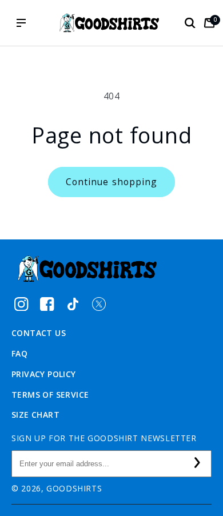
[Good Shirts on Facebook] (47, 304)
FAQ (19, 353)
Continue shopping (111, 181)
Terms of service (50, 394)
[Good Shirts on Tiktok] (73, 304)
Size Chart (35, 414)
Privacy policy (43, 374)
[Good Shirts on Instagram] (21, 304)
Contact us (38, 332)
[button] (190, 23)
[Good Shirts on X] (99, 304)
